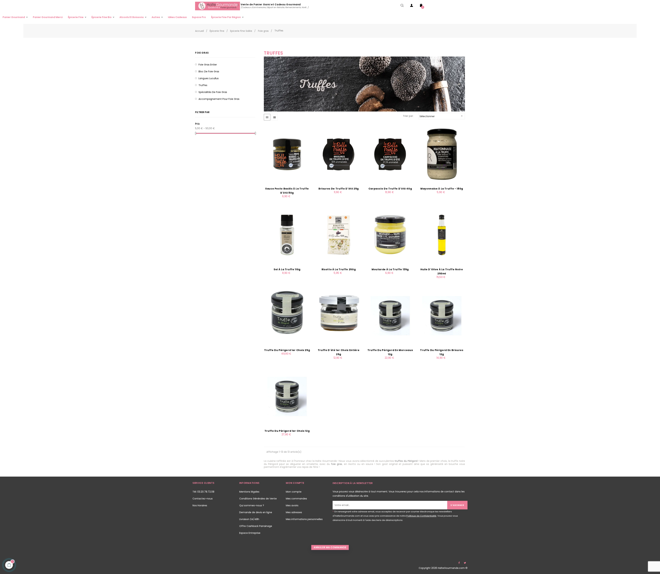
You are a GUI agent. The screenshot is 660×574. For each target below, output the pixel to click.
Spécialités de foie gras (213, 92)
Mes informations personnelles (304, 519)
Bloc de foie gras (209, 71)
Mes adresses (294, 512)
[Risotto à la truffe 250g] (338, 234)
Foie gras (202, 52)
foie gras (336, 464)
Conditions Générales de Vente (258, 498)
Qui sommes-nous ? (251, 505)
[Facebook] (459, 562)
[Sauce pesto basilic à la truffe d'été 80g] (287, 154)
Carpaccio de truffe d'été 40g (390, 188)
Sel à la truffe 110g (287, 269)
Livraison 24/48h (249, 519)
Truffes (203, 85)
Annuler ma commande (330, 547)
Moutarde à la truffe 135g (390, 269)
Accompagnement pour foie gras (219, 99)
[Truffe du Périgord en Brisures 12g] (442, 315)
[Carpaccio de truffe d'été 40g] (390, 154)
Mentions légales (249, 491)
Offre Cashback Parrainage (255, 526)
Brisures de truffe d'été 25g (338, 188)
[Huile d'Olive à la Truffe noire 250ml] (442, 234)
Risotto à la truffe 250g (339, 269)
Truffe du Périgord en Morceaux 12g (390, 352)
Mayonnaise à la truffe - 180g (441, 188)
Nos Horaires (199, 505)
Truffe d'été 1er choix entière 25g (339, 352)
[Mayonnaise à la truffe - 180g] (442, 154)
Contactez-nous (202, 498)
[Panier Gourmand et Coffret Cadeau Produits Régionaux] (218, 6)
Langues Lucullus (209, 78)
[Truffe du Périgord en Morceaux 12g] (390, 315)
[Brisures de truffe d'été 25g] (338, 154)
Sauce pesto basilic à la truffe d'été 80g (287, 190)
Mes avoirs (292, 505)
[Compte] (411, 6)
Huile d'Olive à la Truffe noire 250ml (441, 271)
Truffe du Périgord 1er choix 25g (287, 350)
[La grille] (267, 117)
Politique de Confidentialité (421, 515)
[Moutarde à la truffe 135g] (390, 234)
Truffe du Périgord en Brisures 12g (441, 352)
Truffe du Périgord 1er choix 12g (287, 431)
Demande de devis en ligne (255, 512)
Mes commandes (296, 498)
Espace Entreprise (249, 533)
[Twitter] (465, 562)
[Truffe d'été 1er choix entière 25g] (338, 315)
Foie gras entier (208, 64)
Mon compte (293, 491)
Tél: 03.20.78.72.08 (203, 491)
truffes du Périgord (406, 461)
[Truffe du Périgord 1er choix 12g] (287, 396)
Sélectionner (441, 116)
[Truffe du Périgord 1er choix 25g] (287, 315)
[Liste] (274, 117)
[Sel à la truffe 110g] (287, 234)
